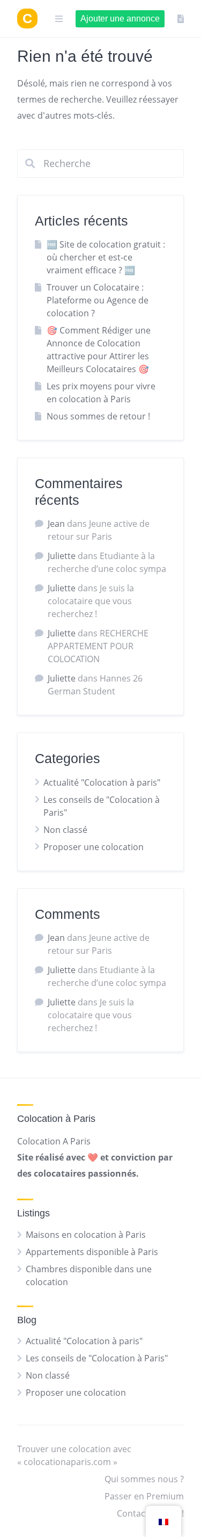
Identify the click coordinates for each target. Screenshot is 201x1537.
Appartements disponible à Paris (92, 1252)
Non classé (65, 830)
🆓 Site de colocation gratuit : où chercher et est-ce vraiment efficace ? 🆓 (106, 257)
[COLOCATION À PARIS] (27, 18)
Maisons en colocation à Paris (86, 1235)
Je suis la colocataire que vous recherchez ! (91, 601)
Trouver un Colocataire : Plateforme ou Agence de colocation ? (97, 300)
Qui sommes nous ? (144, 1479)
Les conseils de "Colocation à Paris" (97, 1358)
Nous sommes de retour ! (98, 416)
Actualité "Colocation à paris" (101, 782)
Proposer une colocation (93, 847)
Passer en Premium (144, 1496)
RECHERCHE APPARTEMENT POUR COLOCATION (98, 646)
